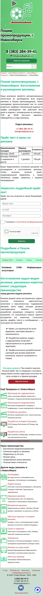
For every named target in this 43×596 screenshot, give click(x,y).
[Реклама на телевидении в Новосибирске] (4, 543)
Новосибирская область (16, 73)
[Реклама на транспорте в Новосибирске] (4, 552)
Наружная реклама (16, 496)
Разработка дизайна (17, 412)
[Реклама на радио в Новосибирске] (4, 490)
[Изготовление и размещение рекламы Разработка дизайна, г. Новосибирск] (4, 417)
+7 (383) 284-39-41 (24, 129)
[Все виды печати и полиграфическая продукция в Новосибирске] (4, 480)
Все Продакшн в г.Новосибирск (15, 441)
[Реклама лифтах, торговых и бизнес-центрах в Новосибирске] (4, 513)
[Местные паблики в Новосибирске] (4, 562)
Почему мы (14, 570)
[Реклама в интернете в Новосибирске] (4, 522)
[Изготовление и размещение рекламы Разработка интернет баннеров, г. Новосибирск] (4, 428)
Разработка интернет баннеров (22, 421)
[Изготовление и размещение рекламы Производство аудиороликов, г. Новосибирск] (4, 398)
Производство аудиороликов (21, 393)
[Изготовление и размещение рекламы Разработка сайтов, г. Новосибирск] (4, 438)
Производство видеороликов (21, 403)
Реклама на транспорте (18, 547)
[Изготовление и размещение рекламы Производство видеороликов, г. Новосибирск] (4, 408)
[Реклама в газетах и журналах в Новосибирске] (4, 534)
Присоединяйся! (21, 593)
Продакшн (4, 75)
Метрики (19, 260)
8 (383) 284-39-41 (21, 581)
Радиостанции (14, 484)
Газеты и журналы (16, 529)
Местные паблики (16, 557)
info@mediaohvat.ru (24, 132)
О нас (5, 570)
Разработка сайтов (16, 432)
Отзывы (29, 260)
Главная (3, 73)
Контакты (25, 570)
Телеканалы (13, 538)
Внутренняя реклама (17, 505)
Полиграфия (13, 475)
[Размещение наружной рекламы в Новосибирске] (4, 501)
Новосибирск (31, 73)
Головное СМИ (7, 260)
